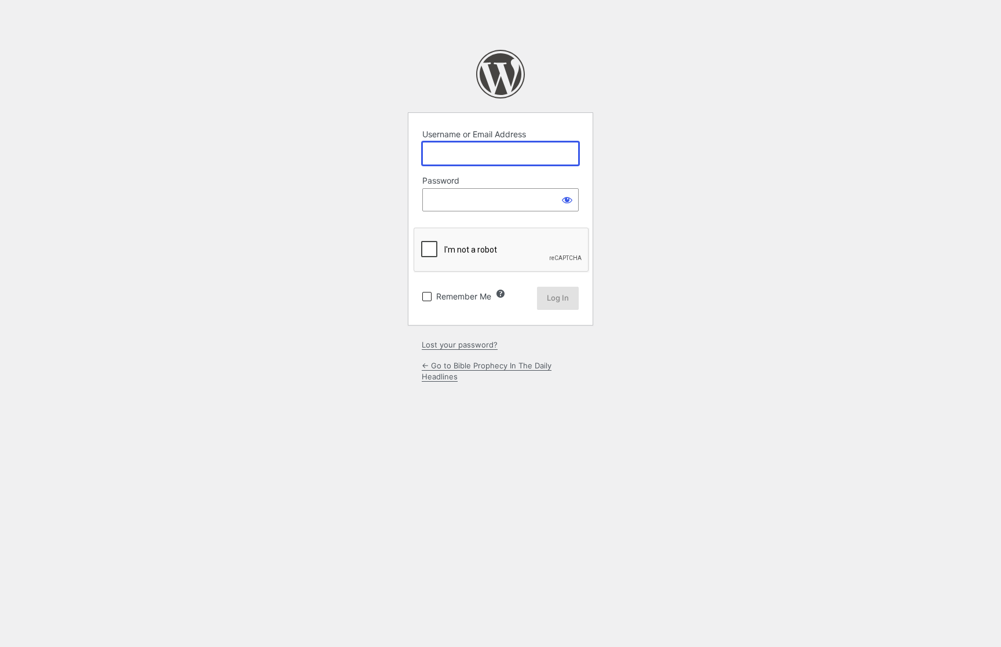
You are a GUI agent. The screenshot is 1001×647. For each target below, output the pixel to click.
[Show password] (567, 199)
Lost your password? (460, 344)
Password (440, 180)
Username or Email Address (474, 134)
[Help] (500, 294)
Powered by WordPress (500, 74)
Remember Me (463, 296)
